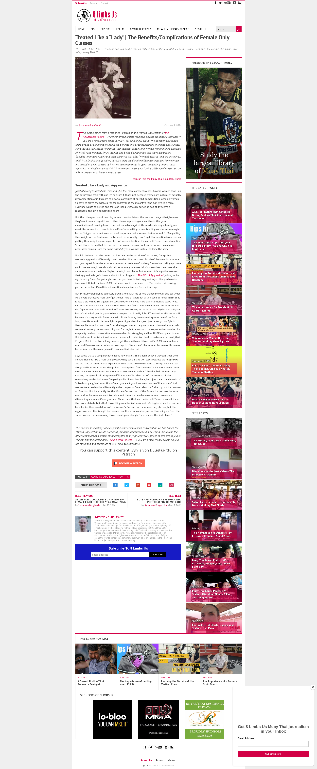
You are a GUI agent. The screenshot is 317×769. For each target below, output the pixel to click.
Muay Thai (123, 476)
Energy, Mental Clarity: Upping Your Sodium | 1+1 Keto (213, 626)
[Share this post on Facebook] (115, 485)
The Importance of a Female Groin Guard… (220, 682)
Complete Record (140, 29)
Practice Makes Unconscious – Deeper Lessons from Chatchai (210, 401)
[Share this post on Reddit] (171, 485)
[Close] (312, 687)
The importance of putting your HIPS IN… (136, 682)
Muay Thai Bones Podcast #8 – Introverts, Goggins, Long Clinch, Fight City (211, 563)
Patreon (93, 3)
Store (198, 29)
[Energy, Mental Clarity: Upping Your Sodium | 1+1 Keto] (214, 632)
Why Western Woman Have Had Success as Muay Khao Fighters (210, 339)
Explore (105, 29)
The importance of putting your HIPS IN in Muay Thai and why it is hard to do (212, 246)
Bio (93, 29)
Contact (104, 3)
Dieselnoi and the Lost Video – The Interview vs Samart (213, 473)
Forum (120, 29)
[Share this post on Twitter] (126, 485)
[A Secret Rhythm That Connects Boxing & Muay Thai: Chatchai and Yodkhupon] (214, 222)
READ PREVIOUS (84, 495)
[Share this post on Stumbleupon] (160, 485)
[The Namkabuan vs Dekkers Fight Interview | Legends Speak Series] (214, 540)
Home (81, 29)
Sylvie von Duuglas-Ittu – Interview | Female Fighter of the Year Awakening (100, 501)
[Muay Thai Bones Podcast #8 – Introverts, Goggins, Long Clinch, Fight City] (214, 570)
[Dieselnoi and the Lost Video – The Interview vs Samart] (214, 478)
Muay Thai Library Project (173, 29)
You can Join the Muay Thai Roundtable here (157, 178)
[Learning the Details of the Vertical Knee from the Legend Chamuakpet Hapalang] (214, 283)
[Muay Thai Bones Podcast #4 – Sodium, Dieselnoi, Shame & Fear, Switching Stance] (214, 601)
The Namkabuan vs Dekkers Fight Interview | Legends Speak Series (212, 534)
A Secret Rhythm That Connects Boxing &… (91, 682)
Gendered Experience (103, 476)
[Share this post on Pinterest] (149, 485)
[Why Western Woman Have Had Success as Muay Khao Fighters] (214, 345)
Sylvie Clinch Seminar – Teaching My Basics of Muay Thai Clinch (213, 503)
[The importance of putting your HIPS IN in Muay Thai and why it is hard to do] (214, 253)
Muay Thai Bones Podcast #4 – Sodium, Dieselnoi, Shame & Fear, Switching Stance (212, 594)
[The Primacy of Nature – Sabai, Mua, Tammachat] (214, 447)
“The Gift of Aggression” (150, 275)
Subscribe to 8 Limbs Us (128, 548)
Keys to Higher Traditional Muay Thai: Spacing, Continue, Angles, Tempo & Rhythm (211, 369)
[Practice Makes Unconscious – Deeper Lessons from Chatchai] (214, 406)
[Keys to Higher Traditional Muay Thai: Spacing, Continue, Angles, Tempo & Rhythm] (214, 376)
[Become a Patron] (214, 177)
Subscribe (81, 3)
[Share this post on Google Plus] (137, 485)
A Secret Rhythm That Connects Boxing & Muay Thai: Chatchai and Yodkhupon (212, 215)
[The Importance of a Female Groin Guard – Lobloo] (214, 314)
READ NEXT (175, 495)
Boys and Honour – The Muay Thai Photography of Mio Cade (159, 501)
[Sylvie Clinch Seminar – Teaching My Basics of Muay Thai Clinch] (214, 509)
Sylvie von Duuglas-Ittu (90, 125)
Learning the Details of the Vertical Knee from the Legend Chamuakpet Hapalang (213, 276)
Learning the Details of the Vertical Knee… (177, 682)
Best (199, 413)
